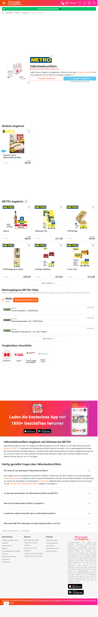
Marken (4, 548)
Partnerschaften (51, 551)
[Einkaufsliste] (89, 3)
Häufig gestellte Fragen (10, 540)
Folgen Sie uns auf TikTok (33, 556)
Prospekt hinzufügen (9, 556)
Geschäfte (9, 13)
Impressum (6, 559)
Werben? (5, 543)
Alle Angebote (7, 546)
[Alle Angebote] (26, 201)
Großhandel (43, 481)
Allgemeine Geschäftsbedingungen (67, 600)
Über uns (5, 554)
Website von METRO (12, 448)
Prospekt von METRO (84, 72)
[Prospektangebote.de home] (15, 3)
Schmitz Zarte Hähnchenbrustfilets (24, 484)
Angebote (25, 13)
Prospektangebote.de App (11, 551)
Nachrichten (6, 562)
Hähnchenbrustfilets (12, 478)
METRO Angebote (12, 201)
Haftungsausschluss (47, 600)
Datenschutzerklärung (88, 600)
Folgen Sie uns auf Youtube (33, 553)
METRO (17, 13)
